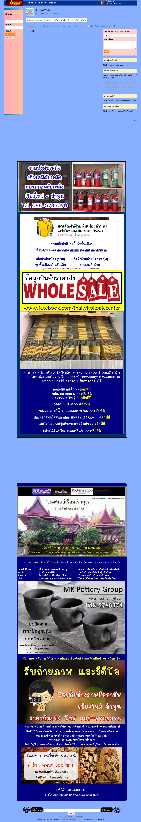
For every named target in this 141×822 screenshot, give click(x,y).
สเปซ (103, 26)
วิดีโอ (57, 26)
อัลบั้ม (81, 26)
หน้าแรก (32, 3)
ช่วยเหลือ (52, 3)
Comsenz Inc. (76, 819)
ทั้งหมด (45, 26)
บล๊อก (75, 26)
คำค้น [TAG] (111, 26)
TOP (135, 121)
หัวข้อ (97, 26)
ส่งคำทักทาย (54, 14)
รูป (87, 26)
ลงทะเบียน (117, 4)
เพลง (63, 26)
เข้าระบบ (109, 4)
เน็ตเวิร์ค (42, 3)
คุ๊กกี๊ (9, 31)
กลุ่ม (91, 26)
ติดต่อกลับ (79, 817)
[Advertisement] (72, 140)
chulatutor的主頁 (41, 14)
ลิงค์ (51, 26)
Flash (69, 26)
